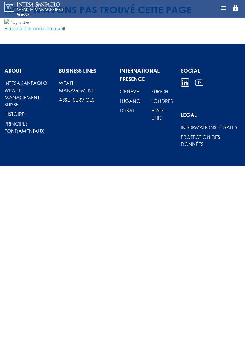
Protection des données (200, 140)
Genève (129, 92)
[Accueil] (34, 9)
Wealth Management (76, 86)
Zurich (159, 92)
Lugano (130, 101)
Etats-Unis (158, 114)
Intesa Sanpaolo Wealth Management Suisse (25, 94)
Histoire (14, 114)
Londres (162, 101)
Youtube (199, 82)
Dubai (127, 111)
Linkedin (185, 82)
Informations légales (209, 127)
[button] (34, 28)
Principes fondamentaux (24, 127)
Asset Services (76, 100)
